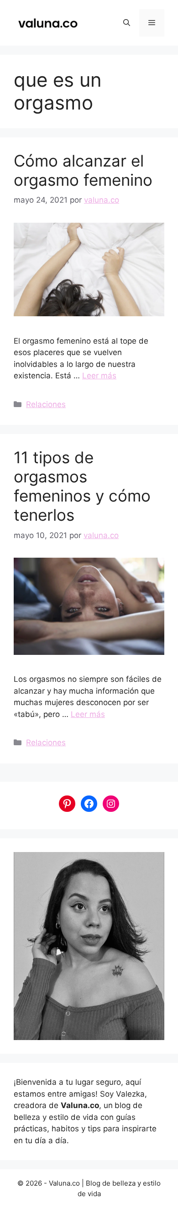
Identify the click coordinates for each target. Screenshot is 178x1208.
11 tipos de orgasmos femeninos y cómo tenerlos (82, 486)
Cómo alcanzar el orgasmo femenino (83, 170)
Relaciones (46, 404)
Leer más (99, 375)
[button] (126, 23)
